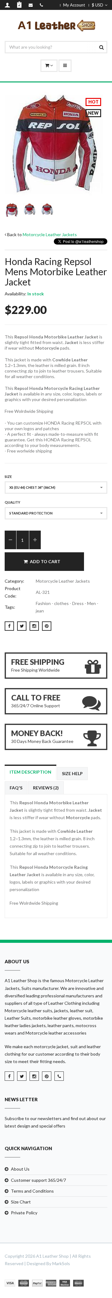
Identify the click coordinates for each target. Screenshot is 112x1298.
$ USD (97, 4)
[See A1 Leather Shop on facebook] (9, 1076)
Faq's (16, 787)
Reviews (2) (46, 787)
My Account (74, 4)
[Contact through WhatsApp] (59, 1076)
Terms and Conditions (32, 1191)
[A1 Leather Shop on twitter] (21, 1076)
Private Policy (24, 1212)
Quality (12, 502)
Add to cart (45, 561)
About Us (20, 1169)
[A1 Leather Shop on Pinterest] (46, 1076)
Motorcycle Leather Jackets (50, 234)
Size (8, 477)
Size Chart (21, 1201)
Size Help (72, 773)
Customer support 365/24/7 (38, 1180)
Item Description (30, 772)
